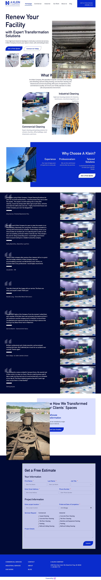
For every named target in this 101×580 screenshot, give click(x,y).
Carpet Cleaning (44, 516)
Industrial (47, 4)
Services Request (30, 513)
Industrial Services (13, 566)
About (30, 566)
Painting (41, 523)
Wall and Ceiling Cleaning (46, 526)
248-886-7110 (89, 5)
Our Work (56, 4)
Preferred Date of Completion (69, 504)
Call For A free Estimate (86, 3)
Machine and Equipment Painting (70, 521)
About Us (64, 4)
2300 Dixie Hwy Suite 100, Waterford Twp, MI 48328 (65, 565)
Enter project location (32, 504)
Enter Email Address (32, 489)
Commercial (37, 4)
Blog (70, 4)
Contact (31, 562)
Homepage (28, 4)
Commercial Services (14, 562)
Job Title (74, 481)
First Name (29, 481)
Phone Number (64, 489)
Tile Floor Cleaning (44, 521)
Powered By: (49, 578)
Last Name (51, 481)
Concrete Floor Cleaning (46, 518)
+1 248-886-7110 (55, 567)
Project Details (29, 529)
